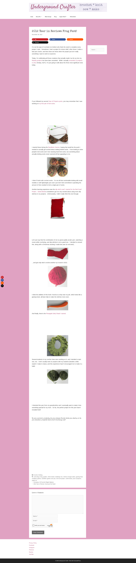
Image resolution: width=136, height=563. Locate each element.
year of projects (77, 478)
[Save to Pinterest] (2, 277)
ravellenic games (36, 478)
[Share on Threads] (2, 285)
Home (31, 16)
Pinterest (31, 549)
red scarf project (60, 478)
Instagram (31, 547)
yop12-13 (34, 480)
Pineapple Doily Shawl (53, 313)
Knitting (40, 475)
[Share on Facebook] (2, 280)
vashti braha (69, 478)
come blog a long (38, 476)
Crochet (36, 475)
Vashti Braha (42, 191)
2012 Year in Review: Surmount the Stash (44, 484)
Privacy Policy (33, 543)
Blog (55, 16)
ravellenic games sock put (48, 478)
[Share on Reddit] (2, 283)
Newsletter (73, 16)
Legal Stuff (62, 16)
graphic (45, 476)
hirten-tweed (51, 476)
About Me (38, 16)
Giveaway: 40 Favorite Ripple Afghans (44, 482)
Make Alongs (48, 16)
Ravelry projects (37, 60)
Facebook (31, 545)
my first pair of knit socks (47, 103)
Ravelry (31, 552)
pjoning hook (79, 476)
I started (63, 313)
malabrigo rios (59, 476)
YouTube (31, 554)
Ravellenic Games (54, 147)
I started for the (70, 189)
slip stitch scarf (60, 189)
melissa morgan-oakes (69, 476)
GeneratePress (77, 560)
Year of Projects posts (55, 101)
